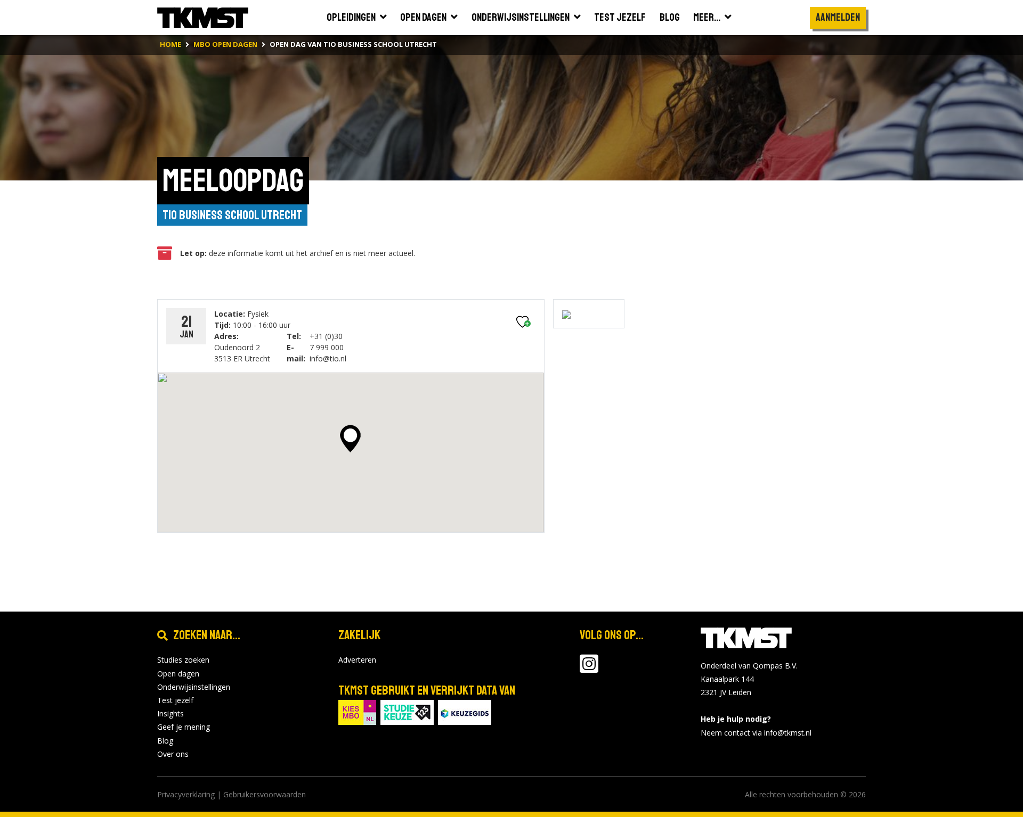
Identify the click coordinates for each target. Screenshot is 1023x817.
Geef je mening (183, 727)
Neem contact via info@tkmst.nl (756, 733)
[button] (350, 438)
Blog (165, 741)
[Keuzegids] (464, 712)
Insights (170, 713)
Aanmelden (838, 17)
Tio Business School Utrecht (232, 215)
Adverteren (357, 660)
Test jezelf (175, 700)
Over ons (173, 754)
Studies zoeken (183, 660)
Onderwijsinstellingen (193, 687)
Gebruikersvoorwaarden (264, 794)
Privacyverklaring (186, 794)
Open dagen (178, 674)
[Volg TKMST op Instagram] (589, 669)
